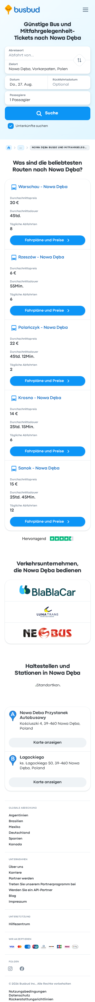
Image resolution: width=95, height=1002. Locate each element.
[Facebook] (23, 969)
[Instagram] (11, 969)
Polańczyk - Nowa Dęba (43, 327)
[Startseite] (9, 147)
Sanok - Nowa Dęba (38, 468)
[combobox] (47, 53)
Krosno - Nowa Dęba (39, 398)
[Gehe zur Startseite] (22, 10)
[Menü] (85, 9)
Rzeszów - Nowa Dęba (41, 257)
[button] (79, 60)
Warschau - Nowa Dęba (42, 187)
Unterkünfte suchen (32, 125)
